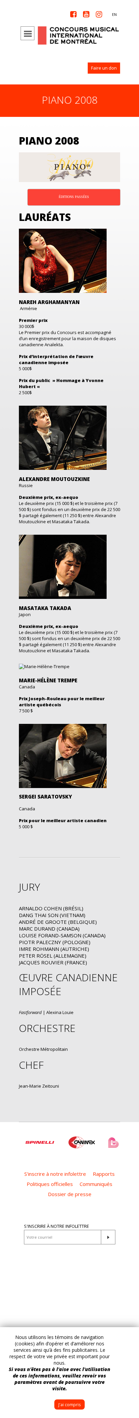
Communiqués (96, 1184)
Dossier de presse (69, 1194)
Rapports (104, 1173)
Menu (27, 33)
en (114, 14)
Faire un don (104, 68)
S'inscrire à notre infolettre (56, 1226)
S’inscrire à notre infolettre (55, 1173)
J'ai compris (69, 1405)
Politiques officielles (50, 1184)
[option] (40, 1139)
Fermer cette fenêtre (129, 1337)
